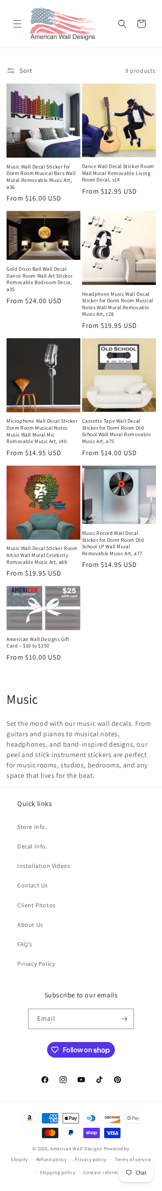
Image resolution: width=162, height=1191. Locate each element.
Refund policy (51, 1159)
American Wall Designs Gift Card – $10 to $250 (38, 642)
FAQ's (24, 944)
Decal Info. (32, 846)
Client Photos (36, 905)
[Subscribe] (123, 1019)
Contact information (106, 1172)
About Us (30, 925)
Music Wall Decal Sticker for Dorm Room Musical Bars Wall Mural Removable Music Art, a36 (41, 176)
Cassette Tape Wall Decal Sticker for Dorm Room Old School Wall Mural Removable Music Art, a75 (116, 430)
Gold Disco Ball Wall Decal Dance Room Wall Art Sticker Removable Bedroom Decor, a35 (39, 278)
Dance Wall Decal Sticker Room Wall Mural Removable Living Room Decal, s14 (118, 173)
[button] (17, 23)
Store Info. (32, 827)
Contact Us (32, 885)
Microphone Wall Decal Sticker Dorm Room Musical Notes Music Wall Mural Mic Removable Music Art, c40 (41, 430)
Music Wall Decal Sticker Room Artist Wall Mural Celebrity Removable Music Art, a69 (41, 555)
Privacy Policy (36, 964)
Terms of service (133, 1159)
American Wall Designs (76, 1149)
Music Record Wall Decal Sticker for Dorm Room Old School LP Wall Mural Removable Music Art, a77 (113, 543)
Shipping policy (58, 1172)
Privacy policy (91, 1159)
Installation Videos (43, 866)
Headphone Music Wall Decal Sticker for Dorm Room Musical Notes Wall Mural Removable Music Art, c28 (117, 304)
